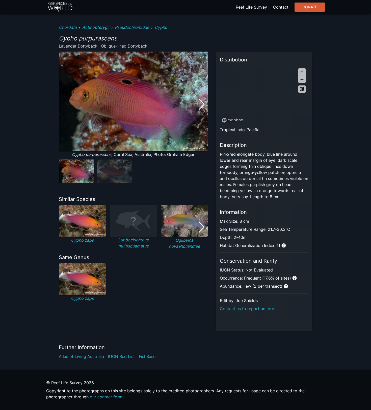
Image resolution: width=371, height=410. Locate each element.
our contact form (106, 396)
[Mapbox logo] (232, 120)
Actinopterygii (95, 27)
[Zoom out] (302, 79)
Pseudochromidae (132, 27)
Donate (310, 7)
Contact (280, 7)
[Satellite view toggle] (302, 89)
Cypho (161, 27)
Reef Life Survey (251, 7)
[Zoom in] (302, 72)
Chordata (68, 27)
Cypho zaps (82, 240)
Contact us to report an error (248, 308)
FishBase (147, 356)
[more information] (283, 245)
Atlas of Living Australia (81, 356)
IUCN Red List (121, 356)
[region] (264, 95)
